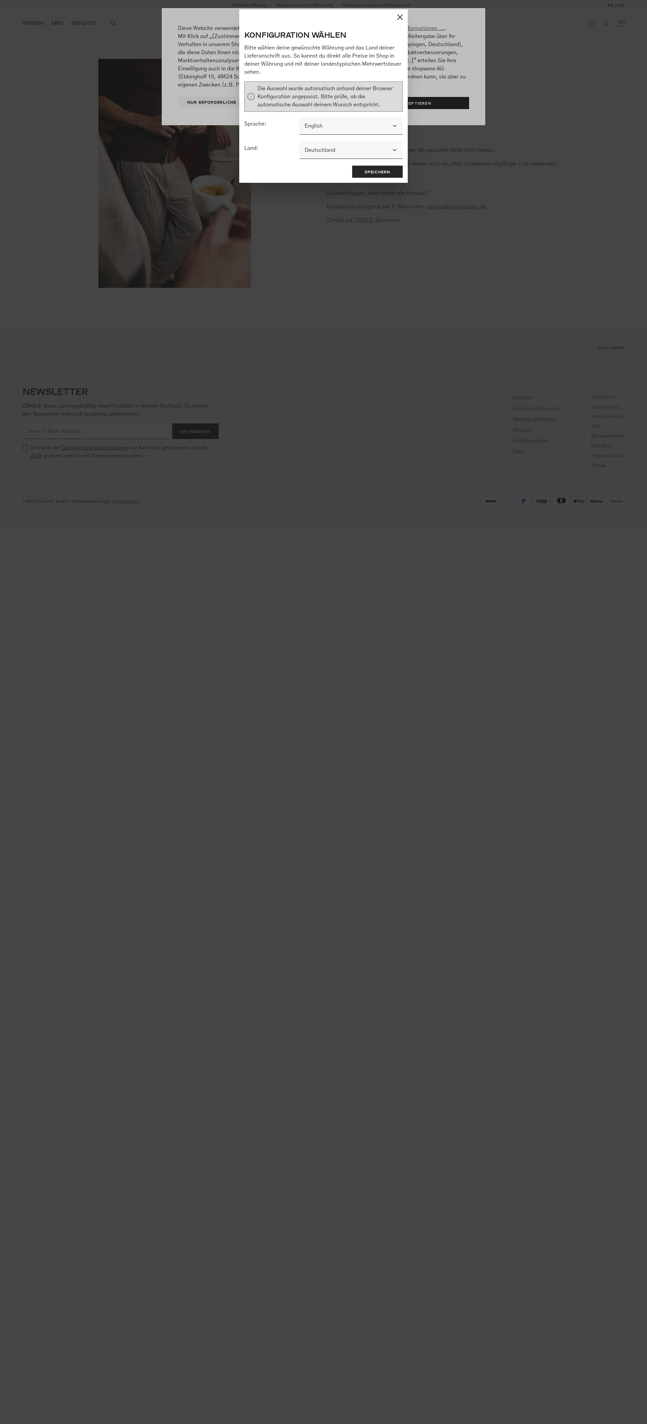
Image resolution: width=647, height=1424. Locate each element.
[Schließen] (400, 17)
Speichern (378, 171)
